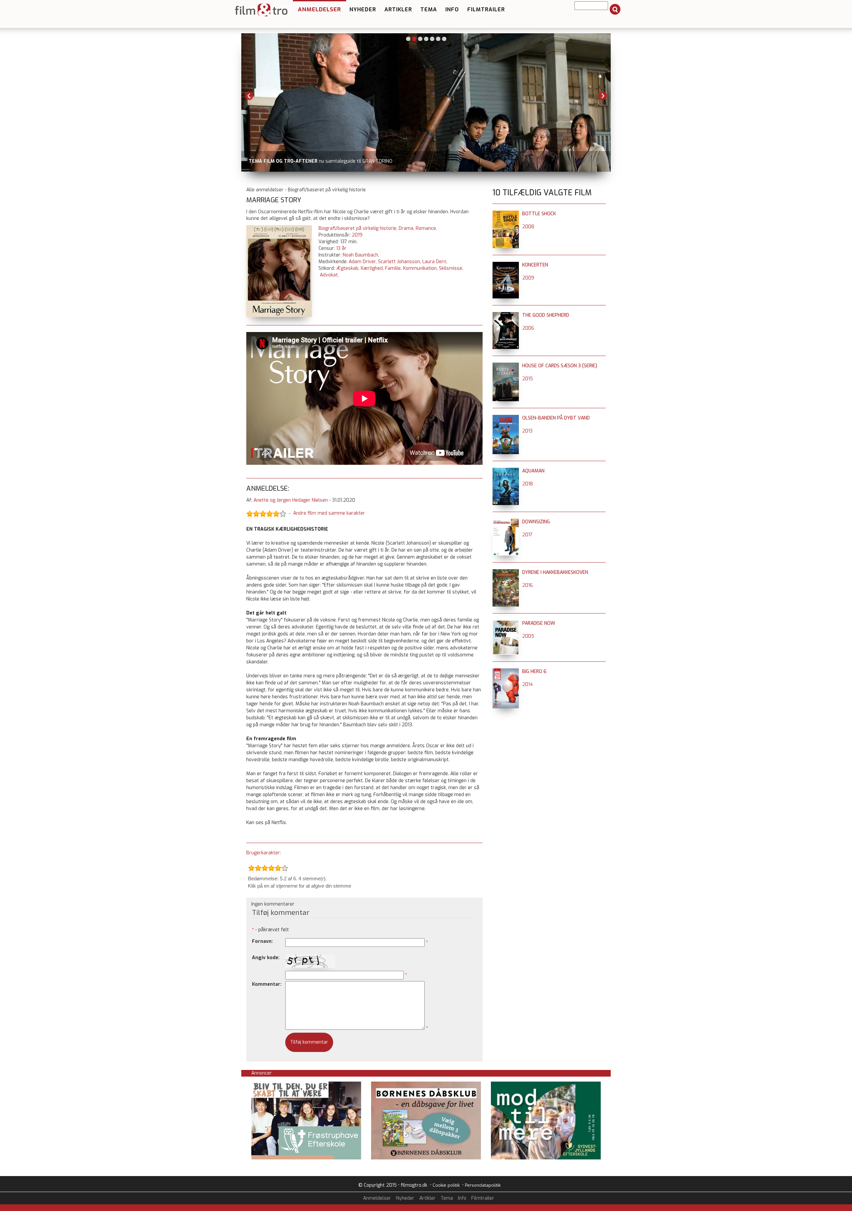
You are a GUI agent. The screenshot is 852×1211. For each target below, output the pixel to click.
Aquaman (533, 471)
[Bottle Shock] (506, 214)
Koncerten (535, 265)
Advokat (329, 275)
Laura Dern (434, 262)
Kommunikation (420, 268)
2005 (528, 636)
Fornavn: (262, 941)
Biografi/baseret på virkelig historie (357, 228)
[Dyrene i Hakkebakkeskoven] (506, 572)
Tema (428, 9)
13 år (341, 248)
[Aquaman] (506, 471)
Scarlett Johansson (399, 262)
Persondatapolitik (483, 1185)
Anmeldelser (319, 9)
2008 (528, 227)
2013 (527, 431)
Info (452, 9)
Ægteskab (347, 268)
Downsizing (536, 522)
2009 (528, 278)
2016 (527, 585)
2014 (527, 684)
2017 (527, 535)
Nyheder (362, 9)
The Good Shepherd (545, 315)
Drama (406, 228)
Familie (393, 268)
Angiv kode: (266, 957)
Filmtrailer (486, 9)
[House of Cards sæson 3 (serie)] (506, 366)
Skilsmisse (450, 268)
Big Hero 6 (534, 671)
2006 (528, 328)
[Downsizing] (506, 522)
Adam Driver (362, 262)
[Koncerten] (506, 265)
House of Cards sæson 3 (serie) (559, 366)
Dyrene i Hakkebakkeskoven (555, 572)
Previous (249, 95)
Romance (426, 228)
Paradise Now (538, 623)
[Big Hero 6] (506, 671)
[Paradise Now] (506, 623)
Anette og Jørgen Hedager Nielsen (291, 500)
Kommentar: (267, 984)
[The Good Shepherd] (506, 315)
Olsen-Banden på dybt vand (556, 418)
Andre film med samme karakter (329, 513)
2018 (527, 484)
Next (602, 95)
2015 (527, 379)
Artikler (398, 9)
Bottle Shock (539, 214)
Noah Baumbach (360, 255)
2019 (357, 235)
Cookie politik (446, 1185)
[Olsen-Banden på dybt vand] (506, 418)
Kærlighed (372, 268)
